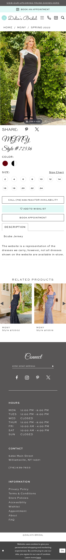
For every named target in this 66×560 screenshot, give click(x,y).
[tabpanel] (33, 78)
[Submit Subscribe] (53, 366)
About (13, 515)
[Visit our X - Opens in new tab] (48, 378)
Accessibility (17, 502)
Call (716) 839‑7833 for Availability (33, 199)
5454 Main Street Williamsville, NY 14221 (24, 457)
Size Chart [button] (56, 172)
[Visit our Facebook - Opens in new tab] (17, 378)
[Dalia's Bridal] (19, 18)
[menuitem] (42, 18)
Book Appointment (33, 217)
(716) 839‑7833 (20, 467)
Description (15, 227)
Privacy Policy (19, 489)
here (38, 557)
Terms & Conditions (22, 493)
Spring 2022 (41, 27)
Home (7, 27)
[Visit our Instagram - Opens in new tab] (27, 377)
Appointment (18, 511)
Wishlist (14, 506)
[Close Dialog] (3, 550)
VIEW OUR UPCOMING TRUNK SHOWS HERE (33, 3)
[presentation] (16, 303)
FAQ (12, 519)
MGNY (21, 27)
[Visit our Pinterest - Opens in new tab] (37, 378)
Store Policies (18, 497)
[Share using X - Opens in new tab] (37, 129)
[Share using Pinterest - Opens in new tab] (26, 129)
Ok (62, 550)
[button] (42, 18)
